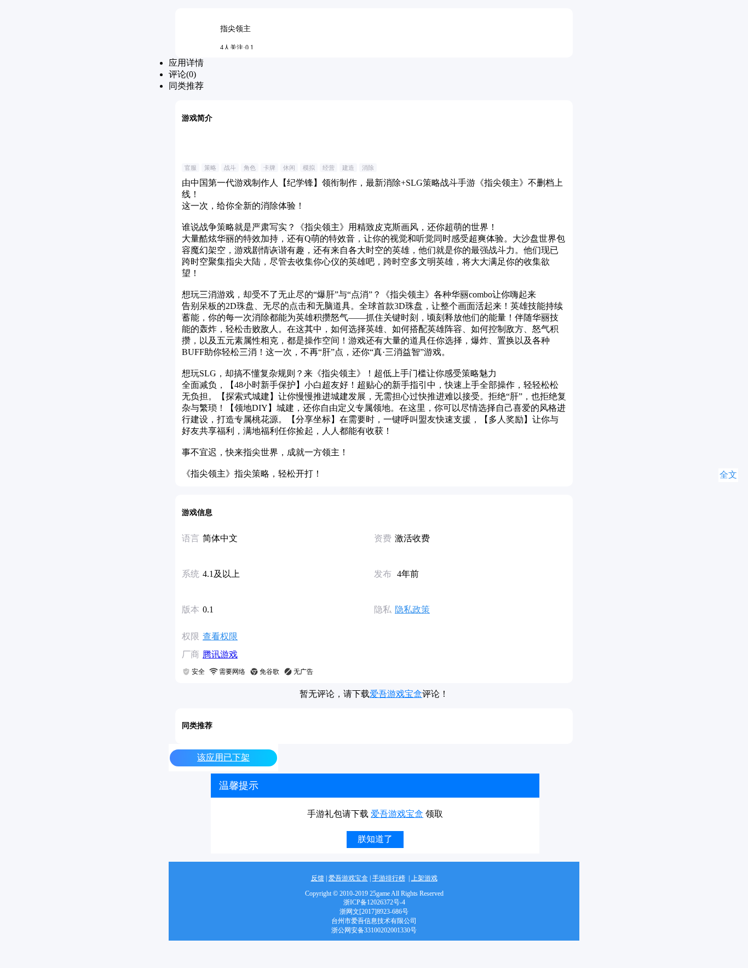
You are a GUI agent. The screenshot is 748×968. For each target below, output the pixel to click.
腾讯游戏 (220, 654)
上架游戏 (424, 878)
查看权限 (220, 636)
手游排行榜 (388, 878)
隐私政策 (412, 609)
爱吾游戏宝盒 (396, 693)
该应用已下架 (223, 757)
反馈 (317, 878)
